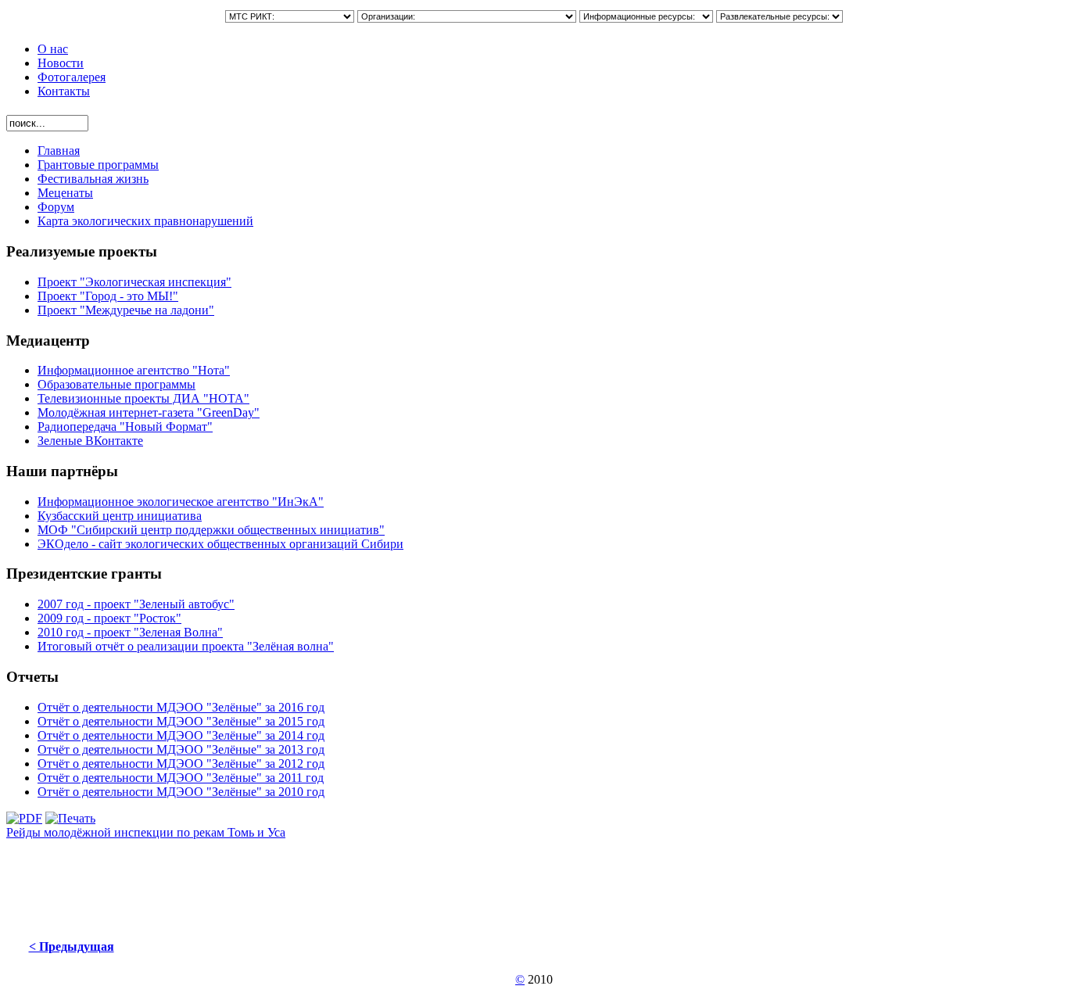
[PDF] (24, 818)
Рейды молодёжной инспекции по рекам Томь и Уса (145, 832)
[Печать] (70, 818)
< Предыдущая (71, 946)
